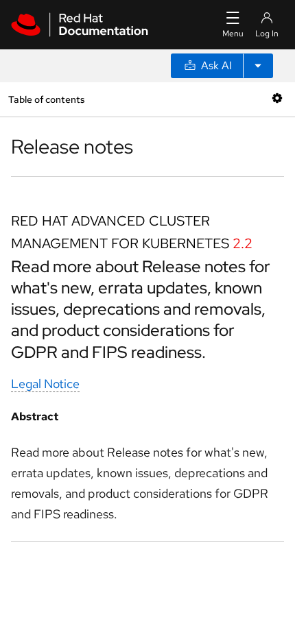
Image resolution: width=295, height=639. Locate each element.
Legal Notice (45, 383)
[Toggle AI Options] (258, 65)
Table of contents (46, 99)
